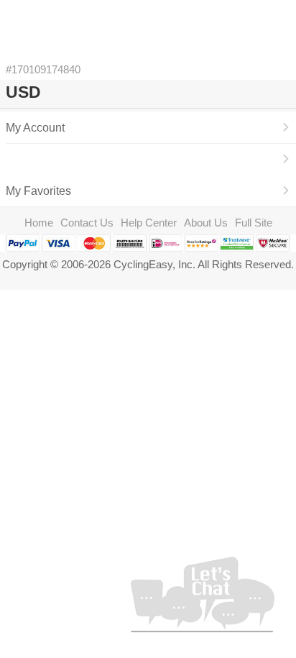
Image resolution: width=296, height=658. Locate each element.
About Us (206, 222)
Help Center (149, 222)
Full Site (253, 222)
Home (38, 222)
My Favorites (38, 190)
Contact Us (87, 222)
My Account (35, 127)
